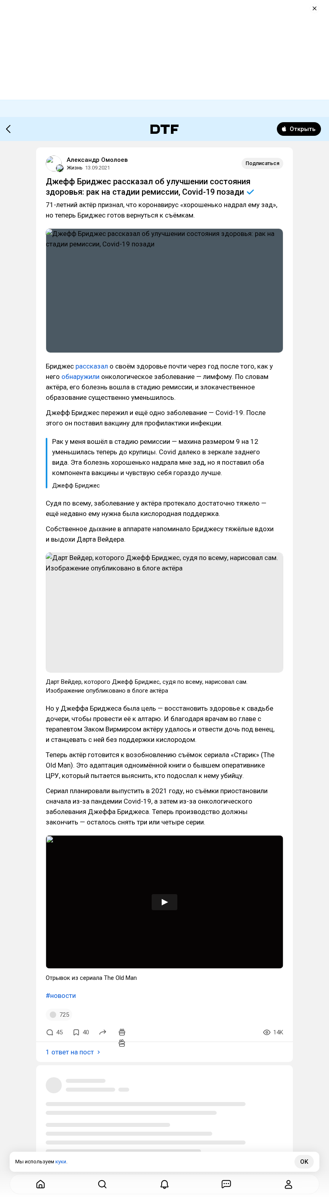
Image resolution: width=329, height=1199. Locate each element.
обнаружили (80, 377)
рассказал (91, 366)
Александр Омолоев (97, 159)
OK (304, 1161)
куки (60, 1162)
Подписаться (262, 163)
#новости (61, 995)
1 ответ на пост (70, 1052)
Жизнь (75, 168)
